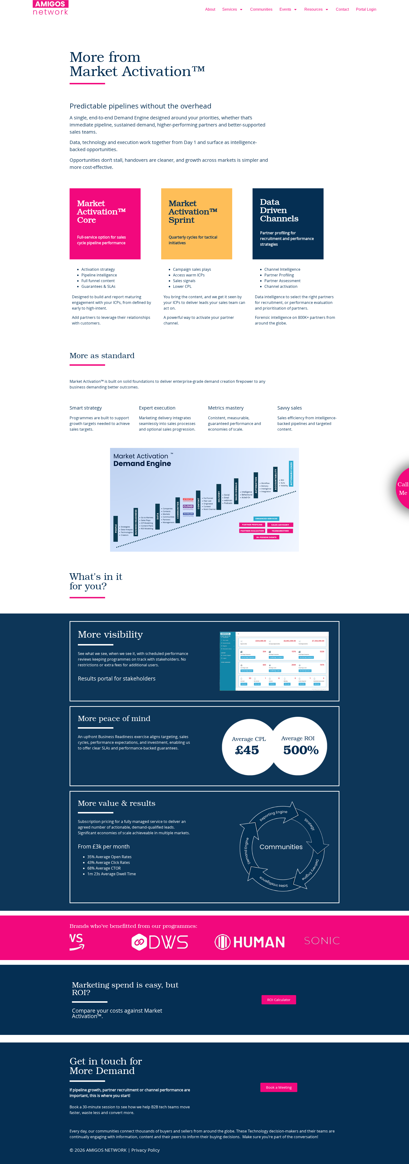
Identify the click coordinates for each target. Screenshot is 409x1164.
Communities (261, 9)
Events (285, 9)
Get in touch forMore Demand (106, 1065)
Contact (342, 9)
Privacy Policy (145, 1150)
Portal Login (366, 9)
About (210, 9)
